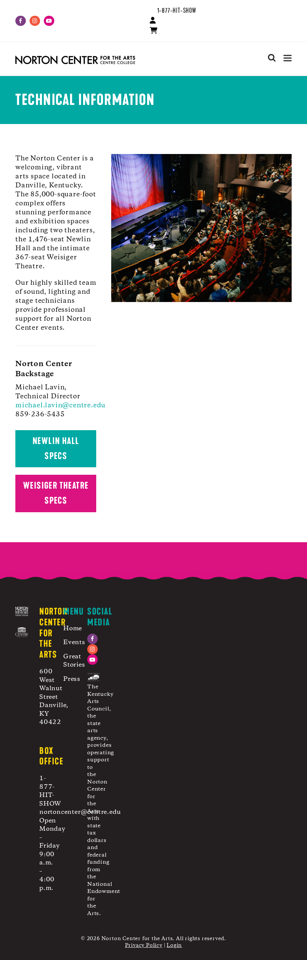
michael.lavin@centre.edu (60, 405)
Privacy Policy (143, 945)
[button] (287, 58)
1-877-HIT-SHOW (176, 10)
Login (174, 945)
